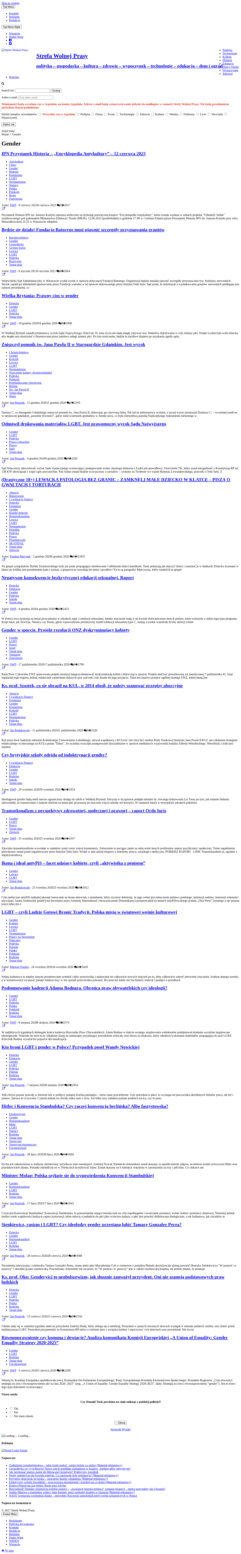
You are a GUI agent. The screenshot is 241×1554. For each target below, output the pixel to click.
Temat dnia (15, 264)
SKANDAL (16, 543)
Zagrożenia (15, 198)
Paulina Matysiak (20, 556)
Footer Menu (10, 1514)
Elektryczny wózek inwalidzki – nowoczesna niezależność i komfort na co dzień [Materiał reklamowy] (70, 1482)
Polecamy (15, 940)
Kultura (227, 56)
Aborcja (14, 492)
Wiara (12, 396)
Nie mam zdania (23, 1416)
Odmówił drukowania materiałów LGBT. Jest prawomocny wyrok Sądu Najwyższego (84, 423)
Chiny (12, 165)
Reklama (14, 16)
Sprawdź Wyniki (120, 1429)
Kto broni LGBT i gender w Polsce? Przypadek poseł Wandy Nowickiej (71, 1047)
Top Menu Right (11, 27)
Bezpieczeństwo (18, 237)
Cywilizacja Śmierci (21, 499)
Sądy (12, 448)
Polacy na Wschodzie (22, 936)
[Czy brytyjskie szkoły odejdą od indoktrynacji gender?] (3, 792)
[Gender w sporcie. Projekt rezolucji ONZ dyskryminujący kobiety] (3, 667)
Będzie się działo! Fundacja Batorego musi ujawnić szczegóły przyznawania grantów (83, 229)
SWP (13, 205)
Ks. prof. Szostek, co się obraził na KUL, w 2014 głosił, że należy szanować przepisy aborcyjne (92, 685)
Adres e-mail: (10, 97)
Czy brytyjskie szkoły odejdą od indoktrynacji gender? (54, 754)
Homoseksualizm (19, 516)
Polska (13, 188)
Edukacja (228, 63)
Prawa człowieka (19, 442)
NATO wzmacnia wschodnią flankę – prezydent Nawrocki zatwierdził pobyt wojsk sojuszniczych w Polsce (73, 1495)
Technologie (230, 53)
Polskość (14, 192)
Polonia (13, 947)
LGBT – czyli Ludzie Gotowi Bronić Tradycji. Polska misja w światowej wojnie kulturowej (89, 912)
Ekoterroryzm (17, 1114)
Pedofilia (14, 529)
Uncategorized (17, 1148)
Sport (12, 648)
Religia (13, 386)
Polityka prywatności (21, 1524)
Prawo (13, 445)
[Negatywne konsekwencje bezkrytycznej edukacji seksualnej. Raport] (3, 612)
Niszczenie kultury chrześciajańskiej (30, 372)
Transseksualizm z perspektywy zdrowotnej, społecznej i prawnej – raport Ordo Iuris (84, 810)
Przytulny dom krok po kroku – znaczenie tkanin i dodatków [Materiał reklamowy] (58, 1478)
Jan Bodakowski (20, 730)
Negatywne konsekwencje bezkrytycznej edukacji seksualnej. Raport (68, 577)
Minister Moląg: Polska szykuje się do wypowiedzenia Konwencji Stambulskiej (78, 1175)
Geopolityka (16, 244)
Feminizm (15, 506)
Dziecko (14, 303)
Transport (14, 654)
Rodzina (14, 77)
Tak (16, 1408)
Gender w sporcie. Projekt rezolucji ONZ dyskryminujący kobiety (66, 630)
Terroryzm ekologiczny (23, 1144)
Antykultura (16, 161)
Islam (12, 1124)
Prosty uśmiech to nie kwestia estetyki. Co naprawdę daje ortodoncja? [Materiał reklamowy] (63, 1475)
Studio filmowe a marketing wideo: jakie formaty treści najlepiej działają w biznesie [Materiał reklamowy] (72, 1492)
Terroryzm (15, 1141)
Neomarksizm (17, 181)
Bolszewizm (16, 496)
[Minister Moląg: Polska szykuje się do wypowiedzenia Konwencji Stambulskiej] (3, 1206)
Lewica (13, 251)
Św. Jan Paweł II (19, 389)
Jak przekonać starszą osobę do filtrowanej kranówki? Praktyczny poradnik (53, 1472)
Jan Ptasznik (17, 402)
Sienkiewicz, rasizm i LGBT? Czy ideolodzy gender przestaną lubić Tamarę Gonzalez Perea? (92, 1224)
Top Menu (8, 6)
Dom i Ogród (231, 67)
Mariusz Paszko (19, 967)
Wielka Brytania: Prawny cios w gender (40, 295)
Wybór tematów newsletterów (19, 114)
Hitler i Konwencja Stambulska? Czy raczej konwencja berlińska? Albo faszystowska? (85, 1106)
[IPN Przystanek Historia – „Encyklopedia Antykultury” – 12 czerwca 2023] (3, 208)
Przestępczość (17, 540)
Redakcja (14, 20)
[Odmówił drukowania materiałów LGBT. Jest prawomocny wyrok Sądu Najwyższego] (3, 461)
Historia (227, 60)
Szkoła (13, 599)
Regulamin (15, 1520)
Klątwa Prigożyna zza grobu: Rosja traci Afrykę (37, 1485)
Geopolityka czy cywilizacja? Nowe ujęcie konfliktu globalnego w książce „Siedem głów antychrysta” (70, 1468)
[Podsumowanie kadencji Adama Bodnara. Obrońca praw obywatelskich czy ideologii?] (3, 1025)
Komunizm (15, 175)
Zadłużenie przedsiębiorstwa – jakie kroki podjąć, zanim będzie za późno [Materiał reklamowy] (65, 1465)
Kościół (13, 359)
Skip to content (10, 3)
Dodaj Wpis (16, 36)
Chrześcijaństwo (19, 352)
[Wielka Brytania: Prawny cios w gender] (3, 326)
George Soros (17, 247)
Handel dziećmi (18, 512)
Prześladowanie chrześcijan (25, 382)
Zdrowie (228, 73)
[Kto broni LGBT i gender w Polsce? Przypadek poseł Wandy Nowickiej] (3, 1088)
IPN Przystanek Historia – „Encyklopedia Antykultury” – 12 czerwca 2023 (74, 153)
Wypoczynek (230, 70)
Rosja (12, 195)
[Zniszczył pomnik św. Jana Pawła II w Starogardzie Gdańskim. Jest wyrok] (3, 406)
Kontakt (14, 13)
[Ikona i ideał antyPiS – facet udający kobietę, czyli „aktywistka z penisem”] (3, 890)
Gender (13, 168)
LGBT (13, 178)
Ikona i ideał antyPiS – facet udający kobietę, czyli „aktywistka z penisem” (73, 863)
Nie (16, 1412)
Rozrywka (15, 261)
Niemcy (13, 185)
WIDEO (14, 1541)
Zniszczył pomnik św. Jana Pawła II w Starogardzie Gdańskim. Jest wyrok (73, 344)
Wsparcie (14, 33)
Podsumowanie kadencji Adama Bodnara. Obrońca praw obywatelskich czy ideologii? (84, 987)
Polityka (227, 50)
